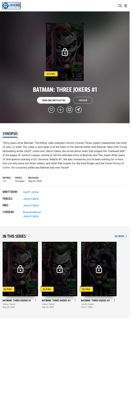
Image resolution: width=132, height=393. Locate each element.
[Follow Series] (69, 109)
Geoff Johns (30, 192)
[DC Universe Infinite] (11, 5)
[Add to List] (60, 109)
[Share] (78, 109)
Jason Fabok (30, 198)
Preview (83, 100)
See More (120, 236)
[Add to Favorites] (51, 109)
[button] (120, 6)
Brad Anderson (32, 212)
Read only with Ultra (53, 100)
